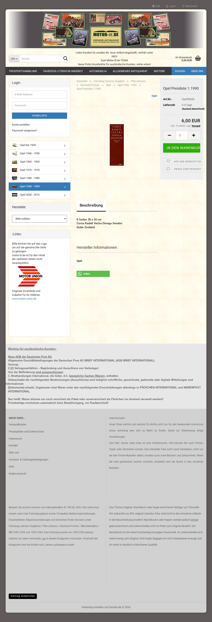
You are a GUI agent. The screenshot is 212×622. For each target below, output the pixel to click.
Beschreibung (91, 205)
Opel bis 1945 (27, 145)
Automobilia (98, 71)
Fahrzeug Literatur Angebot (63, 71)
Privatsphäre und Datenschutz (26, 431)
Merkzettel (190, 6)
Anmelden (39, 115)
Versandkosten (17, 424)
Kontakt (13, 445)
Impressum (15, 438)
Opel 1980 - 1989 (29, 178)
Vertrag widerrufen (23, 596)
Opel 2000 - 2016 (29, 194)
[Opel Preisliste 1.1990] (117, 140)
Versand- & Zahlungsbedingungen (28, 459)
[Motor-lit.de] (106, 29)
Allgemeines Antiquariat (130, 71)
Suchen (180, 71)
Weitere (159, 71)
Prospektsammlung (23, 71)
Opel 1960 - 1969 (29, 161)
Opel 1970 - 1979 (29, 169)
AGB (11, 466)
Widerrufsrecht (17, 473)
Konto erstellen (21, 124)
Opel (154, 95)
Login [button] (172, 6)
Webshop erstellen (93, 607)
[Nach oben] (200, 616)
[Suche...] (65, 58)
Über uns (197, 71)
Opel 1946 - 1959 (29, 153)
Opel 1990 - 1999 (29, 186)
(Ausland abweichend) (193, 109)
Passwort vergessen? (24, 130)
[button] (156, 6)
